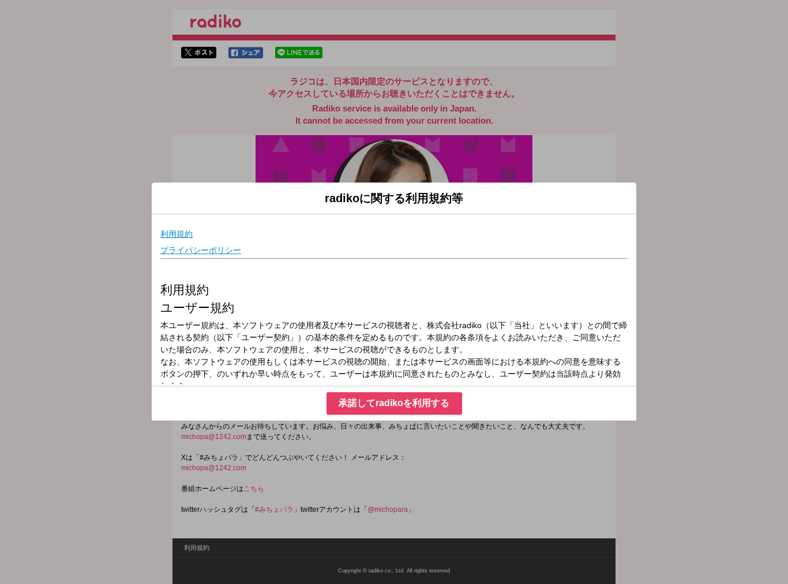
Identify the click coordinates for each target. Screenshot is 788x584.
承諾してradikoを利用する (394, 403)
